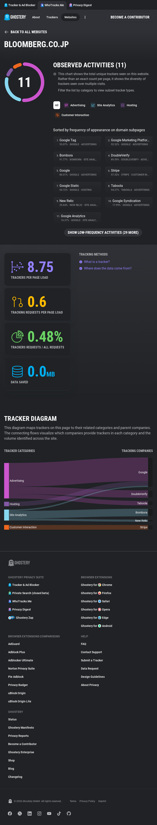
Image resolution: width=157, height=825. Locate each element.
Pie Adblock (16, 676)
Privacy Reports (18, 735)
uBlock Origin (17, 693)
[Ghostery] (15, 17)
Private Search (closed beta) (30, 593)
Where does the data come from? (108, 268)
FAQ (83, 644)
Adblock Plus (16, 652)
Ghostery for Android (96, 626)
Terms (73, 801)
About (36, 17)
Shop (11, 760)
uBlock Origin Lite (19, 701)
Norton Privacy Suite (21, 668)
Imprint (102, 801)
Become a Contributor (130, 17)
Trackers (52, 17)
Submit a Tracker (92, 660)
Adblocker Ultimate (20, 660)
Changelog (15, 776)
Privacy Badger (18, 685)
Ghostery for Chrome (96, 585)
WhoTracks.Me (54, 5)
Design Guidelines (93, 676)
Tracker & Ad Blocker (21, 5)
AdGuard (14, 644)
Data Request (90, 668)
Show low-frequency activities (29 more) (103, 232)
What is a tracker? (97, 262)
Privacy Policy (87, 801)
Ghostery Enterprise (21, 752)
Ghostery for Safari (95, 601)
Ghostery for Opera (95, 609)
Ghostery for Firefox (96, 593)
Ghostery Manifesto (21, 727)
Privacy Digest (82, 5)
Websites (70, 17)
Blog (11, 768)
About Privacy (90, 685)
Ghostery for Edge (95, 617)
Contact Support (91, 652)
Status (12, 719)
